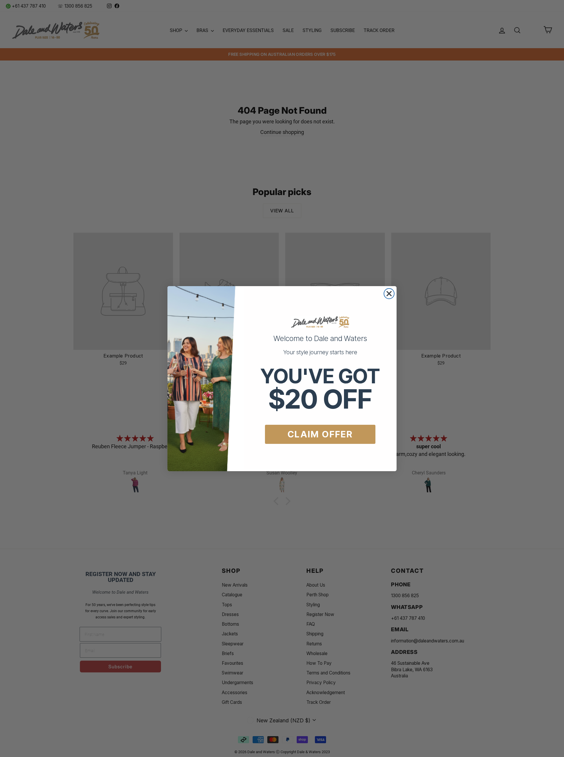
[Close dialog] (389, 293)
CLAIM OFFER (320, 434)
